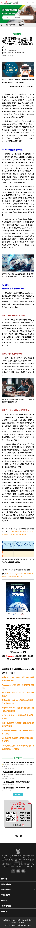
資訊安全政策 (17, 920)
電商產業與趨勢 (10, 25)
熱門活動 (4, 879)
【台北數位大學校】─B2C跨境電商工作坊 (16, 782)
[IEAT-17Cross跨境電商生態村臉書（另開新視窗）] (13, 871)
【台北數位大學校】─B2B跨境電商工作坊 (16, 788)
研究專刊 (4, 900)
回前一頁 (18, 836)
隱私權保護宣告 (6, 920)
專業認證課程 (5, 895)
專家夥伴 (4, 911)
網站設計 (9, 864)
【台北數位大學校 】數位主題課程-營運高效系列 (18, 762)
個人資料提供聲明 (27, 920)
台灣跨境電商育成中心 (9, 2)
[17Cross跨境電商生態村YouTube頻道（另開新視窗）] (18, 871)
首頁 (1, 25)
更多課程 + (18, 794)
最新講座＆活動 (6, 889)
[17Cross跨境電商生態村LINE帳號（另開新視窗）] (23, 871)
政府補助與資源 (6, 906)
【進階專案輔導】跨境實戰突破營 (13, 772)
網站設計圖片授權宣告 (18, 922)
